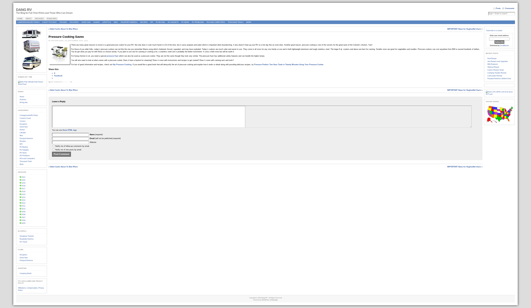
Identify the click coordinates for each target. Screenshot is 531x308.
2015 (23, 194)
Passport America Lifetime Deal (499, 79)
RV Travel (23, 242)
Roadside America (26, 239)
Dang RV (24, 10)
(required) (96, 134)
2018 (23, 186)
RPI (151, 22)
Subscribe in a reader (494, 31)
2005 (23, 223)
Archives (23, 100)
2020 (23, 180)
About (22, 97)
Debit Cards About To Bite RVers (64, 29)
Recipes (144, 22)
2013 (23, 200)
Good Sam (85, 22)
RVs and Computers (216, 22)
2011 (23, 206)
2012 (23, 203)
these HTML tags (70, 130)
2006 (23, 220)
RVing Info (24, 102)
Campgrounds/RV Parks (28, 22)
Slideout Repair (493, 67)
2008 (23, 214)
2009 (23, 212)
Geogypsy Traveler (27, 236)
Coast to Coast (49, 22)
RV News (185, 22)
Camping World (25, 273)
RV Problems (198, 22)
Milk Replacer (492, 64)
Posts (498, 8)
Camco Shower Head (495, 70)
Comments (509, 8)
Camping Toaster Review (496, 73)
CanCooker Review (494, 76)
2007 (23, 217)
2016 (23, 192)
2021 (23, 177)
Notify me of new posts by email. (68, 150)
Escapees (74, 22)
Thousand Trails (235, 22)
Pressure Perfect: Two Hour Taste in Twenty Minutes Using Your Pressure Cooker (288, 64)
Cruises (63, 22)
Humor (96, 22)
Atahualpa (274, 300)
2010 (23, 209)
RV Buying (160, 22)
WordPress (265, 300)
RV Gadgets (173, 22)
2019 (23, 183)
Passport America (129, 22)
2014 (23, 197)
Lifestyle (106, 22)
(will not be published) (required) (105, 138)
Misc (116, 22)
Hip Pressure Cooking (122, 64)
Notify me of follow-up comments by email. (72, 146)
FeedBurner (504, 45)
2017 (23, 189)
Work (248, 22)
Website (93, 142)
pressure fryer (113, 56)
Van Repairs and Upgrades (497, 61)
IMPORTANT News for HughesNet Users (464, 29)
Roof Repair (492, 58)
